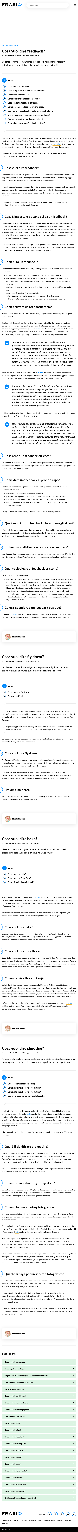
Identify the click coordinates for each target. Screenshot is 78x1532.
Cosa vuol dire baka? (17, 874)
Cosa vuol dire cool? (13, 1464)
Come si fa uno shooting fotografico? (24, 1092)
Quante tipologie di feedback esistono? (25, 119)
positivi (14, 614)
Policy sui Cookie (49, 1520)
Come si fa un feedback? (19, 94)
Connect (5, 1523)
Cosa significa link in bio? (15, 1416)
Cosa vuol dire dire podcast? (16, 1403)
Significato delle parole (10, 45)
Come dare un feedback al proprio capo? (26, 107)
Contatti (68, 1520)
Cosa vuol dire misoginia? (15, 1443)
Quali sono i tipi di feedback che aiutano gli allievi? (30, 111)
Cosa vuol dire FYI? (13, 1423)
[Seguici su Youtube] (68, 1514)
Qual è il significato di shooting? (22, 1083)
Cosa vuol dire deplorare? (15, 1484)
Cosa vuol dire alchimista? (15, 1396)
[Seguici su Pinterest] (62, 1514)
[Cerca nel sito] (65, 5)
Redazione (60, 1520)
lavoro (40, 372)
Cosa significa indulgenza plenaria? (19, 1382)
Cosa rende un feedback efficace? (23, 103)
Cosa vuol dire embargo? (15, 1491)
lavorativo (57, 144)
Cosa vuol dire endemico (15, 1362)
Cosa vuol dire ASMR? (14, 1477)
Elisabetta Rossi (9, 55)
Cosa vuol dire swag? (13, 1457)
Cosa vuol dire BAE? (13, 1430)
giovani (69, 1003)
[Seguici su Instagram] (56, 1514)
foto (17, 1232)
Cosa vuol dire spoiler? (14, 1437)
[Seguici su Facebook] (50, 1514)
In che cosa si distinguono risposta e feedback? (29, 115)
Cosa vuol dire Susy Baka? (19, 878)
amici (38, 329)
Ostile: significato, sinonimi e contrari (20, 1498)
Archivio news (6, 1520)
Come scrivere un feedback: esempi (24, 98)
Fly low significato (16, 696)
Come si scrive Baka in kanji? (21, 882)
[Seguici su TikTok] (74, 1514)
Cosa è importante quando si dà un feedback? (28, 90)
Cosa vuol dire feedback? (19, 86)
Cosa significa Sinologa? (14, 1369)
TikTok (37, 897)
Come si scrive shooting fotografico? (24, 1088)
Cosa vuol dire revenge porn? (17, 1409)
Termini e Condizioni (20, 1520)
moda (28, 1114)
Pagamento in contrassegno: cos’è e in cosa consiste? (26, 1375)
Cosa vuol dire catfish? (14, 1450)
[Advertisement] (39, 23)
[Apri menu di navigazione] (74, 5)
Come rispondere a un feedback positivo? (26, 123)
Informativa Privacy (35, 1520)
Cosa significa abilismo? (14, 1389)
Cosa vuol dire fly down (18, 692)
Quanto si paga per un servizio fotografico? (27, 1096)
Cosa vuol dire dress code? (16, 1471)
